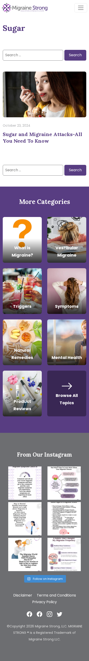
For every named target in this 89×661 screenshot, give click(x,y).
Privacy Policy (44, 602)
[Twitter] (59, 614)
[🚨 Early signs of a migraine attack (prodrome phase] (64, 518)
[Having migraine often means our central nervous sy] (64, 554)
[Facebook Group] (39, 614)
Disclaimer (22, 595)
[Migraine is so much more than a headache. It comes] (25, 483)
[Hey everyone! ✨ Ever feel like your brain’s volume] (25, 518)
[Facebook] (29, 614)
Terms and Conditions (56, 595)
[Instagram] (49, 614)
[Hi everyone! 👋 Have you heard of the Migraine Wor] (25, 554)
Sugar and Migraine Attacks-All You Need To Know (42, 137)
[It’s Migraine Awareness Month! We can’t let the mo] (64, 483)
